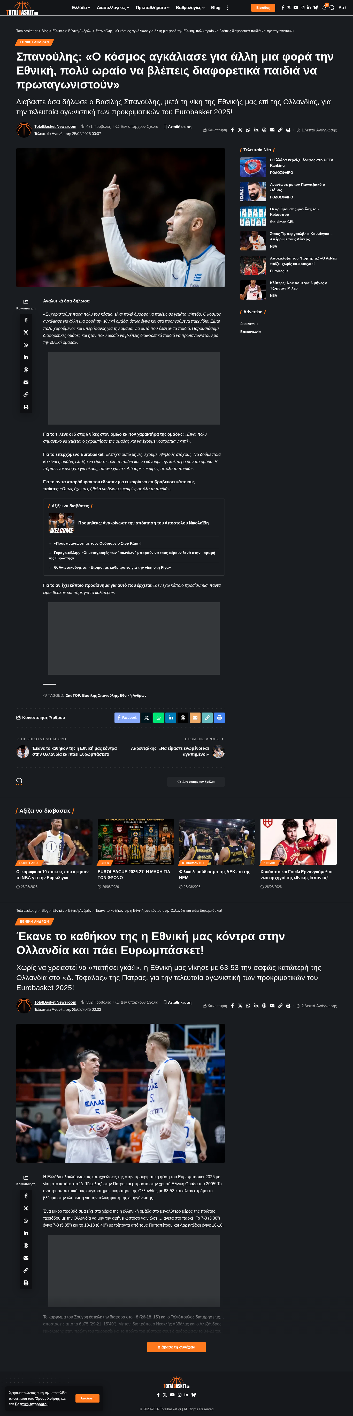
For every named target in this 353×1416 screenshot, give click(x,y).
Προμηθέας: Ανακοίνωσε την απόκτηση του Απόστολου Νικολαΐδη (143, 523)
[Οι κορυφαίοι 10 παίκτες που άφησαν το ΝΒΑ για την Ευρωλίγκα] (54, 842)
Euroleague (279, 271)
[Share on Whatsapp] (248, 130)
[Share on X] (240, 130)
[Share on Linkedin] (256, 130)
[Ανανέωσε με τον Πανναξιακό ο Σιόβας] (253, 191)
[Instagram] (303, 7)
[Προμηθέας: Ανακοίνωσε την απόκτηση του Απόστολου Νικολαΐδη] (61, 523)
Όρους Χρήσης (47, 1398)
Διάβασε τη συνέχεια (176, 1347)
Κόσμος (270, 863)
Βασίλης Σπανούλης (100, 695)
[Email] (272, 130)
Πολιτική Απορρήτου (32, 1404)
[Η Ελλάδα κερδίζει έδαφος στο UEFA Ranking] (253, 167)
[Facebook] (283, 7)
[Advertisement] (134, 388)
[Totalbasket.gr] (22, 8)
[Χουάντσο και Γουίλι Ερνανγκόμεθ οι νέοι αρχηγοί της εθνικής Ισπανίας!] (298, 842)
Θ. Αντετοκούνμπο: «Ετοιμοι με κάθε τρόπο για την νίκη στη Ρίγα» (112, 567)
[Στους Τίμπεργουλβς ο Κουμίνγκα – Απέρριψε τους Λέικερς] (253, 240)
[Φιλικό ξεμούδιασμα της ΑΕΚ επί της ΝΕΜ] (217, 842)
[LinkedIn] (309, 7)
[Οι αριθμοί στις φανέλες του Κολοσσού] (253, 216)
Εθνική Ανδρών (34, 42)
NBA (273, 246)
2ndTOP (73, 695)
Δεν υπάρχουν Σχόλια (139, 126)
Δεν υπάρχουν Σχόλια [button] (198, 782)
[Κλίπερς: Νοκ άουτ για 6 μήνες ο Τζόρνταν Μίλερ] (253, 290)
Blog (105, 863)
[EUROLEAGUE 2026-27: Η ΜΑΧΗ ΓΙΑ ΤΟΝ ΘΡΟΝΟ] (136, 842)
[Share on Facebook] (232, 130)
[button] (87, 1398)
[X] (289, 7)
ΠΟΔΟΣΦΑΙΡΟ (281, 173)
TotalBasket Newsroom (55, 126)
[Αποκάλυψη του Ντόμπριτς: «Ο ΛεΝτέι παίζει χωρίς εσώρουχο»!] (253, 265)
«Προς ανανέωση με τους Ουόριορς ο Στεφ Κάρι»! (98, 543)
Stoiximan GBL (282, 222)
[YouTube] (296, 7)
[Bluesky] (315, 7)
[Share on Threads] (264, 130)
